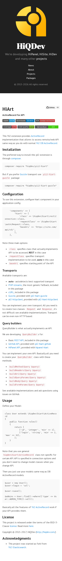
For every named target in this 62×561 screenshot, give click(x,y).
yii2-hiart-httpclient (48, 299)
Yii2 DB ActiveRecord (46, 143)
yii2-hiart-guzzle (39, 295)
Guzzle (23, 174)
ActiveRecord (37, 135)
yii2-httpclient (15, 299)
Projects (31, 73)
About (31, 69)
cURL (11, 292)
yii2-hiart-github (43, 343)
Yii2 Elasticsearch (17, 547)
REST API (19, 340)
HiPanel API (14, 347)
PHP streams (15, 284)
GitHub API (14, 343)
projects (41, 59)
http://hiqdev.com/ (45, 531)
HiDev (53, 54)
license (13, 525)
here (31, 525)
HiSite (43, 54)
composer (16, 158)
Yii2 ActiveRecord (40, 507)
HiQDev (31, 46)
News (31, 65)
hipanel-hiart (42, 347)
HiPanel (33, 54)
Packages (31, 77)
